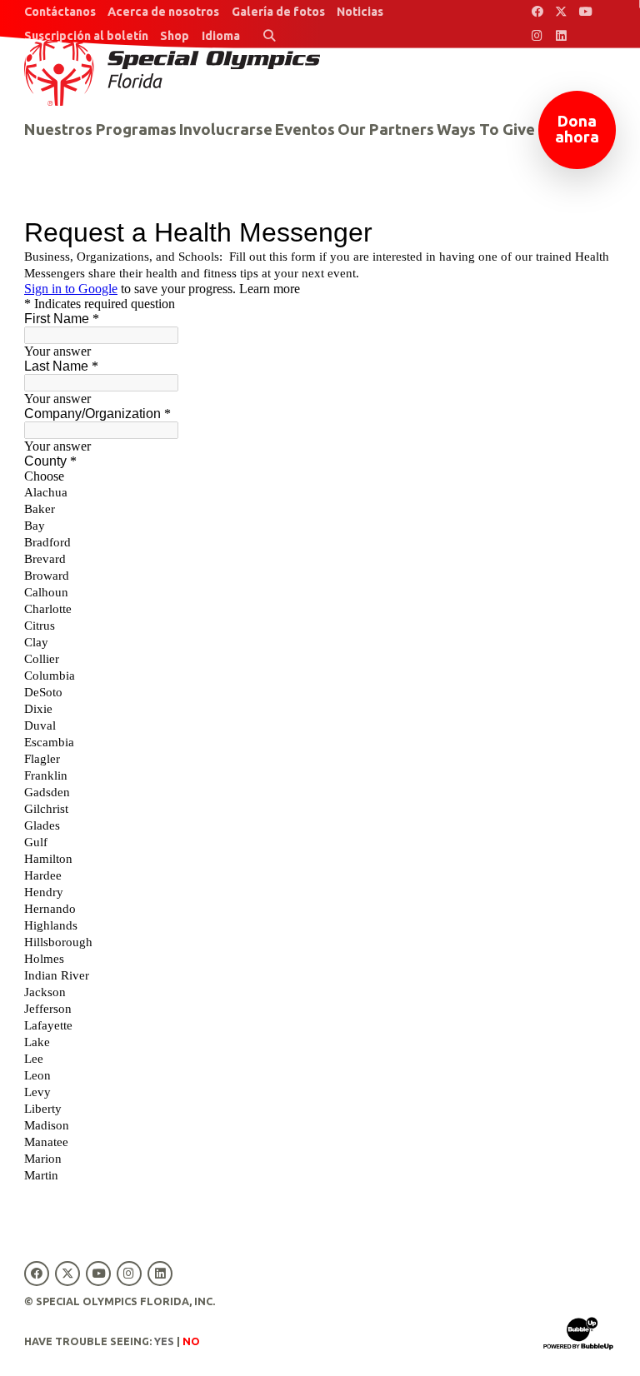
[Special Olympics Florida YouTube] (585, 12)
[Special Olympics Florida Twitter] (561, 12)
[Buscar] (270, 36)
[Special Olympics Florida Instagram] (537, 36)
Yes (164, 1341)
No (191, 1341)
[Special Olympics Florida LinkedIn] (561, 36)
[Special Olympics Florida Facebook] (537, 12)
